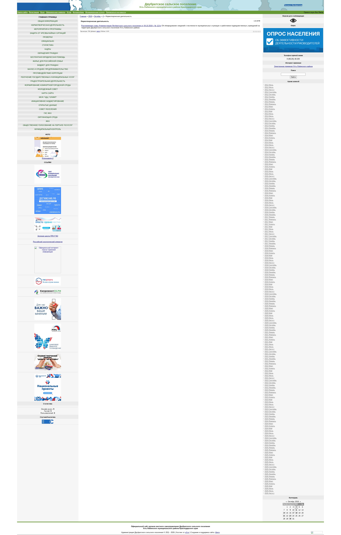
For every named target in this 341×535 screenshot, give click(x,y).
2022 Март (269, 366)
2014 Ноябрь (270, 155)
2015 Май (268, 169)
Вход (42, 12)
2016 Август (269, 205)
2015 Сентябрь (271, 179)
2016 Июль (269, 203)
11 (296, 510)
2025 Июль (269, 462)
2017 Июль (269, 231)
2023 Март (269, 395)
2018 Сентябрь (271, 265)
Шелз (217, 532)
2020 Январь (270, 304)
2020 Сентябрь (271, 323)
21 (284, 516)
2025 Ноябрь (270, 472)
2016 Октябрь (270, 210)
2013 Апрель (270, 109)
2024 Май (268, 428)
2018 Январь (270, 246)
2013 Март (269, 107)
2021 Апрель (270, 340)
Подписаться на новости (116, 12)
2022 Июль (269, 376)
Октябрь (97, 16)
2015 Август (269, 176)
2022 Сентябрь (271, 380)
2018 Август (269, 263)
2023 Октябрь (270, 412)
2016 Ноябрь (270, 212)
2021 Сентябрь (271, 352)
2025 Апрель (270, 455)
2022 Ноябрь (270, 385)
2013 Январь (270, 102)
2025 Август (269, 464)
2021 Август (269, 349)
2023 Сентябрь (271, 409)
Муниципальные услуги (94, 12)
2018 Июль (269, 260)
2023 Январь (270, 390)
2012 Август (269, 90)
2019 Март (269, 280)
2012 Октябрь (270, 95)
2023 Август (269, 407)
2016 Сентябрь (271, 207)
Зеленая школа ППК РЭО (47, 236)
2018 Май (268, 255)
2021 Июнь (269, 344)
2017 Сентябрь (271, 236)
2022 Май (268, 371)
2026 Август (269, 493)
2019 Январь (270, 275)
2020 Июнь (269, 316)
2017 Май (268, 227)
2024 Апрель (270, 426)
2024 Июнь (269, 431)
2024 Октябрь (270, 440)
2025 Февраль (270, 450)
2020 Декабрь (270, 330)
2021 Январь (270, 332)
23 (290, 516)
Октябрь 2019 (293, 502)
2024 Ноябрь (270, 443)
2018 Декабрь (270, 272)
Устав (69, 12)
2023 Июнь (269, 402)
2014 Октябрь (270, 152)
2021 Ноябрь (270, 356)
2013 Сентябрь (271, 121)
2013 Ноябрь (270, 126)
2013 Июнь (269, 114)
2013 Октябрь (270, 123)
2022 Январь (270, 361)
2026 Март (269, 481)
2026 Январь (270, 476)
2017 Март (269, 222)
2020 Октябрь (270, 325)
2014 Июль (269, 145)
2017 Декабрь (270, 243)
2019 (90, 16)
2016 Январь (270, 188)
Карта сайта (22, 12)
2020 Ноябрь (270, 328)
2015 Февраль (270, 162)
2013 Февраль (270, 104)
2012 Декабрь (270, 99)
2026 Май (268, 486)
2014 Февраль (270, 133)
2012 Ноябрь (270, 97)
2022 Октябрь (270, 383)
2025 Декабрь (270, 474)
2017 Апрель (270, 224)
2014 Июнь (269, 143)
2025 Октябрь (270, 469)
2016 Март (269, 193)
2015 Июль (269, 174)
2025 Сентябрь (271, 467)
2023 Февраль (270, 392)
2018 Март (269, 251)
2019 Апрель (270, 282)
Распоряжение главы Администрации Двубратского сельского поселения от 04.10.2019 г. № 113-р (121, 26)
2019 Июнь (269, 287)
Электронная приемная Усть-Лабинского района (293, 66)
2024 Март (269, 424)
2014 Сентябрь (271, 150)
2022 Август (269, 378)
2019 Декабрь (270, 301)
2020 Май (268, 313)
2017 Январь (270, 217)
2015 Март (269, 164)
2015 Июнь (269, 171)
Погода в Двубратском (293, 5)
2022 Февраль (270, 364)
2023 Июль (269, 404)
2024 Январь (270, 419)
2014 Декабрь (270, 157)
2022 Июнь (269, 373)
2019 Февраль (270, 277)
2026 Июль (269, 491)
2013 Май (268, 111)
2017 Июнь (269, 229)
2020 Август (269, 320)
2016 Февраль (270, 191)
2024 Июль (269, 433)
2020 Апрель (270, 311)
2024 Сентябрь (271, 438)
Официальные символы (55, 12)
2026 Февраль (270, 479)
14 (284, 513)
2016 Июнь (269, 200)
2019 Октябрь (270, 296)
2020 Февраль (270, 306)
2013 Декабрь (270, 128)
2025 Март (269, 452)
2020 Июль (269, 318)
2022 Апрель (270, 368)
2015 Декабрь (270, 186)
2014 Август (269, 147)
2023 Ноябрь (270, 414)
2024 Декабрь (270, 445)
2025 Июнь (269, 460)
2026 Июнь (269, 488)
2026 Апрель (270, 484)
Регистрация (34, 12)
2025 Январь (270, 448)
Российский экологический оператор (47, 242)
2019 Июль (269, 289)
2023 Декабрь (270, 416)
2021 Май (268, 342)
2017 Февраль (270, 219)
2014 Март (269, 135)
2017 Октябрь (270, 239)
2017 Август (269, 234)
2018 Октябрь (270, 267)
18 (296, 513)
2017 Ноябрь (270, 241)
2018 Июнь (269, 258)
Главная (83, 16)
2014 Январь (270, 131)
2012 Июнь (269, 85)
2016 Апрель (270, 195)
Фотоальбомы (78, 12)
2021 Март (269, 337)
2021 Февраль (270, 335)
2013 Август (269, 119)
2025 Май (268, 457)
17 (293, 513)
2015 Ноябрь (270, 183)
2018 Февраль (270, 248)
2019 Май (268, 284)
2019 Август (269, 292)
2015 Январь (270, 159)
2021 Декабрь (270, 359)
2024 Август (269, 436)
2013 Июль (269, 116)
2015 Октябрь (270, 181)
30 (290, 519)
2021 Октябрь (270, 354)
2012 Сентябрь (271, 92)
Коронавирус (47, 158)
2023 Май (268, 400)
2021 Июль (269, 347)
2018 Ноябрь (270, 270)
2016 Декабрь (270, 215)
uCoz (187, 532)
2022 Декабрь (270, 388)
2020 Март (269, 308)
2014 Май (268, 140)
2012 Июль (269, 87)
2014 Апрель (270, 138)
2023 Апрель (270, 397)
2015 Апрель (270, 167)
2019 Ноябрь (270, 299)
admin (98, 31)
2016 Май (268, 198)
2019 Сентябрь (271, 294)
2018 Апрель (270, 253)
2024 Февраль (270, 421)
